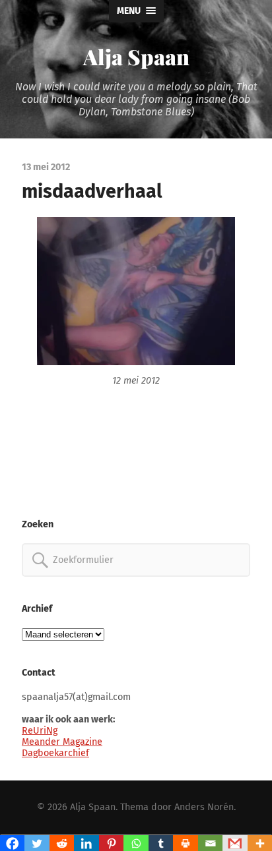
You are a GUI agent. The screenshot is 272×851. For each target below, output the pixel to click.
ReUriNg (39, 730)
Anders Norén (204, 807)
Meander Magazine (62, 742)
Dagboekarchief (55, 753)
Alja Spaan (136, 56)
